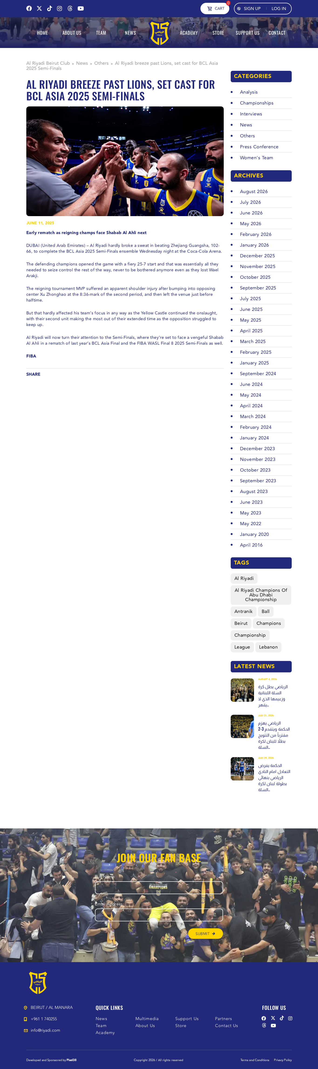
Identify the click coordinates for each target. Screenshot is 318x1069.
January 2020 (254, 534)
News (101, 1019)
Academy (105, 1033)
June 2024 (251, 384)
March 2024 (253, 416)
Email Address (109, 904)
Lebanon (268, 647)
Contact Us (226, 1026)
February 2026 (256, 234)
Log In (279, 8)
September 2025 (258, 288)
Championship (250, 635)
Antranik (243, 611)
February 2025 (256, 352)
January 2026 (254, 245)
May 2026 (250, 224)
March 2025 (253, 341)
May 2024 (250, 395)
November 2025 (258, 266)
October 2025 (255, 277)
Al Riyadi (244, 578)
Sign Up (252, 8)
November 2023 (258, 459)
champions (269, 623)
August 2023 (254, 491)
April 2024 (251, 406)
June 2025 (251, 309)
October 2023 (255, 470)
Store (180, 1026)
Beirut (241, 623)
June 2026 (251, 213)
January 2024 (254, 438)
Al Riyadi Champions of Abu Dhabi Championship (261, 595)
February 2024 (256, 427)
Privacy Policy (283, 1060)
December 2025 (257, 256)
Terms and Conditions (254, 1060)
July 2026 (250, 202)
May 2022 (250, 524)
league (242, 647)
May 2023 (250, 513)
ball (266, 611)
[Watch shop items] (209, 8)
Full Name (105, 877)
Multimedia (147, 1019)
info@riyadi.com (45, 1030)
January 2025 (254, 363)
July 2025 (250, 299)
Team (101, 1026)
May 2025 (250, 320)
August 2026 (254, 191)
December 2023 (257, 449)
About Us (145, 1026)
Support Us (187, 1019)
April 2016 (251, 545)
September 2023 (258, 481)
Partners (223, 1019)
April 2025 (251, 331)
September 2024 (258, 374)
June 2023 (251, 502)
